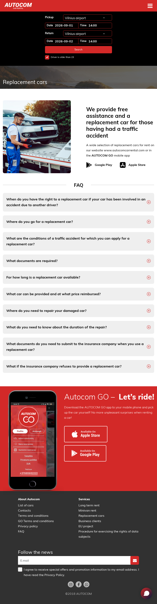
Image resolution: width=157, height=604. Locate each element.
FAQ (21, 531)
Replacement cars (91, 515)
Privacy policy (28, 526)
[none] (134, 560)
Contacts (24, 510)
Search (78, 49)
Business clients (89, 521)
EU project (85, 526)
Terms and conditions (33, 515)
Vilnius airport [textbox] (75, 18)
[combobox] (84, 18)
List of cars (26, 505)
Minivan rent (87, 510)
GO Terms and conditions (36, 521)
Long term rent (89, 505)
